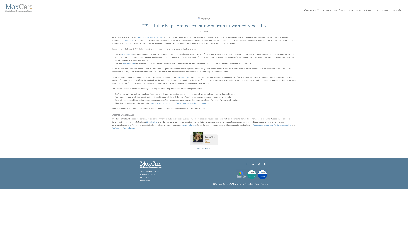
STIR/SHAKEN (182, 77)
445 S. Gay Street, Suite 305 (149, 172)
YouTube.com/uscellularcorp (123, 128)
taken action (129, 40)
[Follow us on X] (265, 164)
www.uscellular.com (188, 125)
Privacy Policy (249, 184)
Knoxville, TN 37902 (147, 174)
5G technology (152, 122)
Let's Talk (144, 177)
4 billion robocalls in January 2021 (150, 37)
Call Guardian (127, 54)
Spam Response (128, 63)
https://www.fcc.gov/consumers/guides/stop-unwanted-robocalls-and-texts (180, 103)
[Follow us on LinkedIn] (253, 164)
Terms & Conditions (261, 184)
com (132, 57)
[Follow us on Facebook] (247, 164)
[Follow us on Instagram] (259, 164)
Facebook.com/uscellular (263, 125)
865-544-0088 (145, 181)
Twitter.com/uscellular (283, 125)
